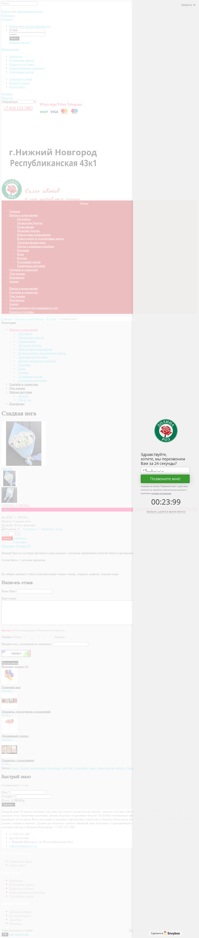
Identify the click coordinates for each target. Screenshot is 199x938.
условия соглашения (161, 493)
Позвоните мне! (165, 478)
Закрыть (187, 5)
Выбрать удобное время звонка (166, 511)
